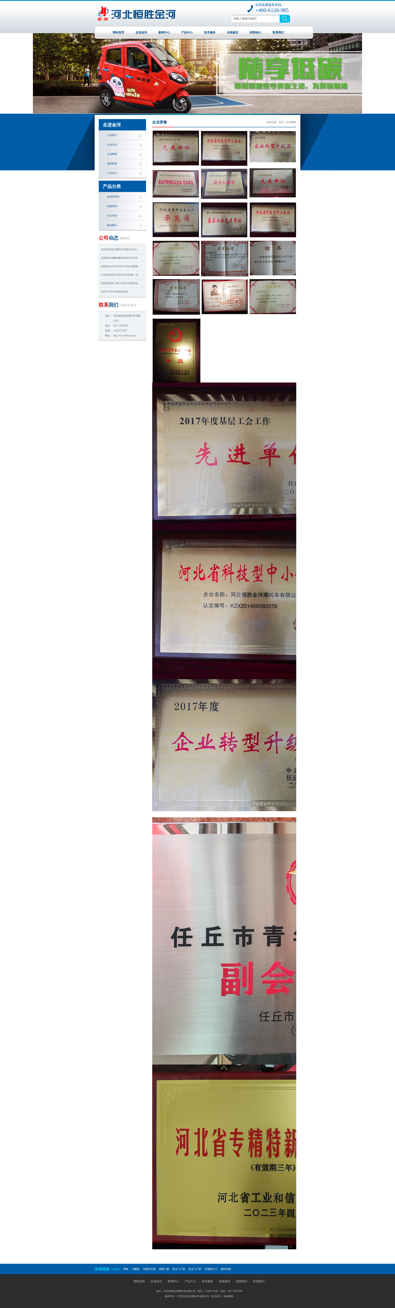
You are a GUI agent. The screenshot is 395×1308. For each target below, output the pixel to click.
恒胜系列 (112, 206)
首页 (281, 122)
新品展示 (112, 225)
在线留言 (232, 32)
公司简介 (112, 135)
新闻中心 (164, 32)
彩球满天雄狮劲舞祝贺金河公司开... (120, 257)
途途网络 (228, 1296)
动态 (114, 238)
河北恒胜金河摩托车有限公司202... (120, 249)
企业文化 (112, 144)
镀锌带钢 (226, 1269)
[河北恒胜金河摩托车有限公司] (151, 25)
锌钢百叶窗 (149, 1269)
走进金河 (141, 32)
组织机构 (112, 163)
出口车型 (112, 215)
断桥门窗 (164, 1269)
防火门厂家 (179, 1269)
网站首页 (118, 32)
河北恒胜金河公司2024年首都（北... (120, 274)
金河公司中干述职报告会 (114, 291)
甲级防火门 (211, 1269)
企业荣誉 (112, 154)
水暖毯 (135, 1269)
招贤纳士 (255, 32)
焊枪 (125, 1269)
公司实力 (112, 173)
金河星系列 (113, 196)
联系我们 (278, 32)
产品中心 (187, 32)
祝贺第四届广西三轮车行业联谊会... (120, 283)
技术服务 (210, 32)
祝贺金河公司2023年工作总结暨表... (120, 266)
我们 (118, 305)
